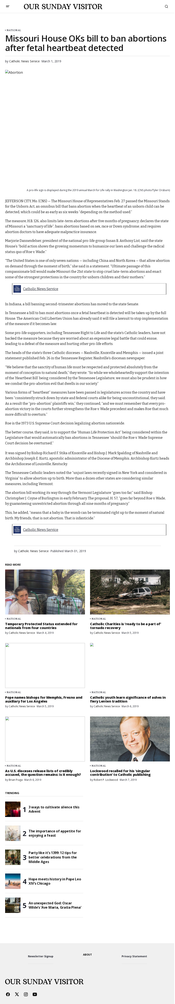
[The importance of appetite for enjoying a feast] (12, 833)
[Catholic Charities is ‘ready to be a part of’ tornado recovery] (130, 591)
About (87, 954)
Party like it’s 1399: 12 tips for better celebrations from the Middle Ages (53, 857)
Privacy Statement (134, 956)
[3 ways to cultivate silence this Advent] (12, 809)
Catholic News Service (40, 289)
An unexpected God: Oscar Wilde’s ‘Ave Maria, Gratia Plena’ (55, 905)
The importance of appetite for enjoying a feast (55, 833)
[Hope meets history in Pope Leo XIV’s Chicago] (12, 881)
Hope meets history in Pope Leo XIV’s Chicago (55, 881)
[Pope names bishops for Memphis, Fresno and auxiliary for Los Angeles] (45, 665)
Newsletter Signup (40, 956)
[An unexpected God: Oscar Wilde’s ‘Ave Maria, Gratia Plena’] (12, 905)
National (14, 30)
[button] (7, 6)
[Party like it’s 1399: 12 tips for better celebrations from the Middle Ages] (12, 857)
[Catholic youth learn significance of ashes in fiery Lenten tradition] (130, 665)
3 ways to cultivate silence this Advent (54, 809)
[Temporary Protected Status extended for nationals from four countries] (45, 591)
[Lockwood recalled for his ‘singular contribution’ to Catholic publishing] (130, 738)
